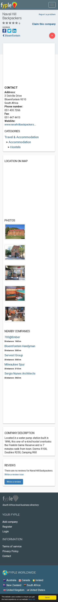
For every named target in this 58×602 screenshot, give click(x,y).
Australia (11, 580)
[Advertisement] (29, 65)
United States (37, 590)
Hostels (15, 147)
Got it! (47, 597)
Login (5, 531)
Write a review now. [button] (14, 474)
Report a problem (47, 14)
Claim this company (44, 24)
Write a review (14, 481)
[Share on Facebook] (4, 30)
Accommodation (20, 142)
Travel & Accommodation (22, 137)
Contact (6, 556)
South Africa (33, 585)
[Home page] (9, 5)
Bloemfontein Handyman (20, 346)
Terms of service (12, 546)
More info (31, 599)
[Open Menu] (52, 5)
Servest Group (14, 355)
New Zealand (13, 585)
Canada (25, 580)
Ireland (39, 580)
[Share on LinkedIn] (14, 30)
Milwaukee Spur (15, 364)
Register (7, 526)
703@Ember (12, 337)
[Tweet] (9, 30)
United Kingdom (15, 590)
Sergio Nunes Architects (20, 373)
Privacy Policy (10, 551)
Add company (10, 521)
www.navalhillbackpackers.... (20, 124)
